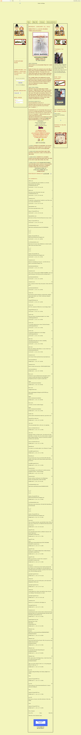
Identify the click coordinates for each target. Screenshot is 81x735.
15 (51, 330)
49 (51, 697)
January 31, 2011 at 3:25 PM (36, 311)
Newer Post (31, 713)
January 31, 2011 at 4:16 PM (36, 335)
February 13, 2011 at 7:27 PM (36, 694)
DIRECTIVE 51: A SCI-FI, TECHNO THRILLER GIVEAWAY (38, 30)
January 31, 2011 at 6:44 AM (36, 187)
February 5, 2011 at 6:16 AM (36, 481)
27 (51, 455)
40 (51, 600)
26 (51, 446)
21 (51, 387)
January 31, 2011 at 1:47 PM (36, 256)
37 (51, 565)
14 (51, 322)
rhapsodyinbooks (31, 206)
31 (51, 502)
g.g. (29, 669)
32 (51, 520)
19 (51, 364)
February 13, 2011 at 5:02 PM (36, 666)
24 (51, 423)
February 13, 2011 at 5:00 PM (36, 653)
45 (51, 648)
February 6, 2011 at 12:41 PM (36, 517)
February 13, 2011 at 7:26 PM (36, 680)
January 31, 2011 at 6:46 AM (36, 195)
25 (51, 432)
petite (30, 338)
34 (51, 539)
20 (51, 374)
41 (51, 610)
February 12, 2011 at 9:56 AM (36, 575)
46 (51, 656)
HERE (47, 118)
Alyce (30, 423)
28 (51, 468)
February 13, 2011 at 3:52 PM (36, 616)
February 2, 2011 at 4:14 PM (36, 410)
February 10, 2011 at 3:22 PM (36, 545)
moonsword (31, 468)
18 (51, 355)
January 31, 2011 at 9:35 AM (36, 203)
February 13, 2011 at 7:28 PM (36, 707)
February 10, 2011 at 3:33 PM (36, 561)
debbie (30, 180)
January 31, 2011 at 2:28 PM (36, 289)
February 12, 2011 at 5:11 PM (36, 607)
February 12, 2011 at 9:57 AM (36, 586)
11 (51, 292)
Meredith (30, 446)
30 (51, 484)
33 (51, 529)
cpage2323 (30, 529)
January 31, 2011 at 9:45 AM (36, 213)
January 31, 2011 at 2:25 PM (36, 267)
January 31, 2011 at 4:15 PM (36, 327)
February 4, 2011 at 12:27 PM (36, 443)
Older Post (50, 713)
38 (51, 578)
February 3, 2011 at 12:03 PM (36, 420)
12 (51, 305)
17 (51, 346)
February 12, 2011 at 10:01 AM (36, 597)
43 (51, 629)
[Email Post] (51, 173)
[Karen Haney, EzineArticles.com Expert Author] (61, 116)
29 (51, 476)
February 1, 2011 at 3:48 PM (36, 361)
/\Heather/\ (30, 629)
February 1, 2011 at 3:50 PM (36, 370)
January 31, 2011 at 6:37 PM (36, 343)
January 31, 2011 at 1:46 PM (36, 239)
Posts (17, 100)
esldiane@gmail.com (32, 619)
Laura (30, 520)
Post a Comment (32, 711)
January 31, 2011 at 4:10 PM (36, 319)
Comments (18, 102)
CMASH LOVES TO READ (44, 162)
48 (51, 683)
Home (41, 713)
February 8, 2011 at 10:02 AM (36, 526)
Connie (30, 292)
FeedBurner (23, 84)
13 (51, 314)
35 (51, 548)
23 (51, 413)
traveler (30, 314)
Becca (30, 374)
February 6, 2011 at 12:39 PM (36, 499)
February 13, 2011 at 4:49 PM (36, 635)
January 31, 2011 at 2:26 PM (36, 278)
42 (51, 619)
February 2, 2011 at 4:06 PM (36, 399)
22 (51, 402)
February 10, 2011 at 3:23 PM (36, 553)
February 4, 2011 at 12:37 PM (36, 452)
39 (51, 589)
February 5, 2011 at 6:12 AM (36, 473)
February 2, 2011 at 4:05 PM (36, 384)
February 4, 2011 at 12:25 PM (36, 429)
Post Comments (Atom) (37, 715)
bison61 (30, 413)
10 (51, 281)
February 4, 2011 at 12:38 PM (36, 465)
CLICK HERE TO (40, 727)
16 (51, 338)
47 (51, 669)
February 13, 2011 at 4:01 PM (36, 626)
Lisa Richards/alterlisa (33, 225)
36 (51, 556)
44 (51, 638)
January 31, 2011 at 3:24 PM (36, 302)
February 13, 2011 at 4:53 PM (36, 645)
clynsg (30, 565)
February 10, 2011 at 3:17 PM (36, 536)
